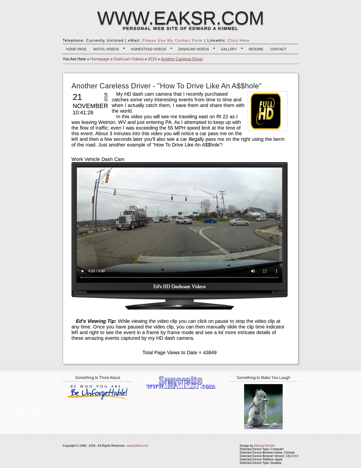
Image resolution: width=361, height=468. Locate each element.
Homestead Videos (146, 49)
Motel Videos (104, 49)
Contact (278, 49)
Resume (256, 49)
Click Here (239, 40)
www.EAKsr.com (180, 18)
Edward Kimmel (264, 445)
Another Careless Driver (182, 59)
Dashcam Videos (192, 49)
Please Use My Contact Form (172, 40)
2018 (152, 59)
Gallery (227, 49)
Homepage (100, 59)
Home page (76, 49)
